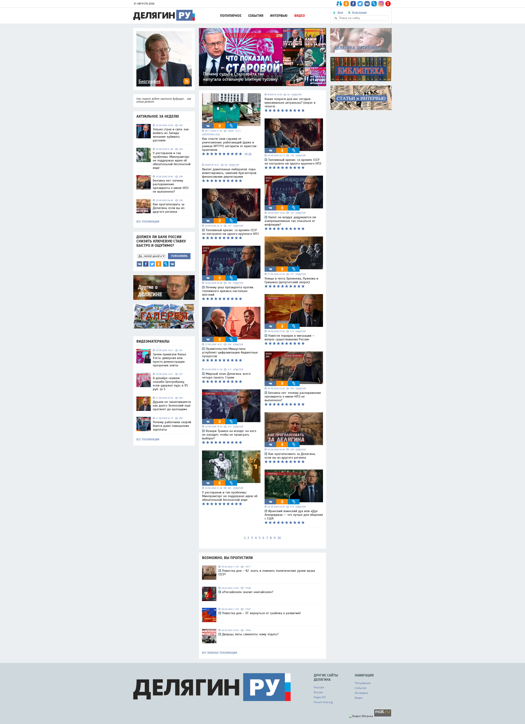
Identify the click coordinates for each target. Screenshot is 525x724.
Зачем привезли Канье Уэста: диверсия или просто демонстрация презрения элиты (169, 359)
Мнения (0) (172, 264)
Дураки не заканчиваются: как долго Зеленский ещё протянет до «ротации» (172, 405)
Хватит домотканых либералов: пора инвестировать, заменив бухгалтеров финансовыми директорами (229, 172)
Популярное (230, 16)
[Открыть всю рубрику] (361, 40)
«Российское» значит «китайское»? (247, 592)
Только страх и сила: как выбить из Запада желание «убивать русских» (171, 134)
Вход (340, 12)
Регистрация (359, 12)
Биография (149, 81)
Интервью (279, 16)
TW (152, 264)
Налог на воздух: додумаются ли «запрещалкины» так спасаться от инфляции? (290, 220)
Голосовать (179, 256)
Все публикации (147, 221)
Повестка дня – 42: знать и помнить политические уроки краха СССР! (266, 572)
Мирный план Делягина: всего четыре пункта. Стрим (226, 375)
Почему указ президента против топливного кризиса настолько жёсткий (227, 291)
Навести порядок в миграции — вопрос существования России (290, 337)
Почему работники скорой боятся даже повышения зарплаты (172, 425)
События (255, 16)
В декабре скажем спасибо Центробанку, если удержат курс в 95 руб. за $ (170, 383)
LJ (166, 264)
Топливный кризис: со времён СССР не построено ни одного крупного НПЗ (230, 232)
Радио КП (320, 697)
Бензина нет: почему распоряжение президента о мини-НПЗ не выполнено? (170, 186)
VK (139, 264)
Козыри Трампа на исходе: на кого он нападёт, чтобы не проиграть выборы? (229, 434)
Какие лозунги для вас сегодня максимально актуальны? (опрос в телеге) (290, 102)
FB (145, 264)
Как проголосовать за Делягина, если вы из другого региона (168, 208)
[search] (336, 18)
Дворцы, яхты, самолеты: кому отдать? (250, 634)
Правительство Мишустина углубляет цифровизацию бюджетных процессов (230, 352)
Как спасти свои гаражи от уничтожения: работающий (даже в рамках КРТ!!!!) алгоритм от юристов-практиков (230, 144)
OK (158, 264)
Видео (299, 16)
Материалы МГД (211, 134)
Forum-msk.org (323, 702)
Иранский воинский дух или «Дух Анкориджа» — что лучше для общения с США (294, 514)
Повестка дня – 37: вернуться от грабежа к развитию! (261, 613)
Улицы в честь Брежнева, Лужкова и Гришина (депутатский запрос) (291, 280)
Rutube (318, 692)
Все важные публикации (219, 653)
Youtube (319, 687)
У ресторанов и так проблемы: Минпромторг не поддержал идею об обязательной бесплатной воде (172, 160)
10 (279, 538)
